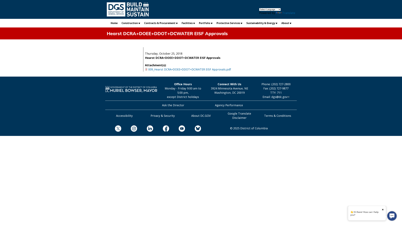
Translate (288, 13)
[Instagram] (129, 129)
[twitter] (113, 129)
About (285, 23)
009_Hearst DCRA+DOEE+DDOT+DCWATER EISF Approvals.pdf (189, 69)
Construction (130, 23)
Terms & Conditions (277, 116)
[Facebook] (161, 129)
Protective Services (228, 23)
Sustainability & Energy (260, 23)
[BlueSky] (193, 129)
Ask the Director (173, 105)
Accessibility (124, 116)
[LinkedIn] (145, 129)
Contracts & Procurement (159, 23)
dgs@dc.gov (279, 97)
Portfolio (204, 23)
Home (114, 23)
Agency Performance (229, 105)
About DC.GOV (201, 116)
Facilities (187, 23)
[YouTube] (177, 129)
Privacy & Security (163, 116)
